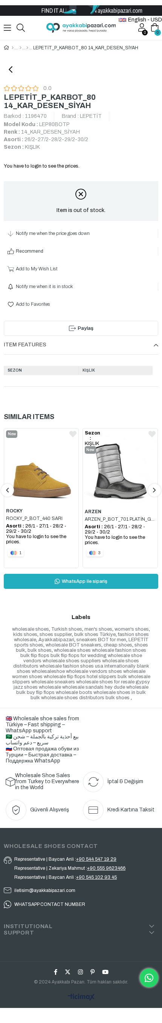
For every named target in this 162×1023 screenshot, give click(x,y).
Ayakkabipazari (56, 639)
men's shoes (98, 629)
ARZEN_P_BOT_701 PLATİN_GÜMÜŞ (120, 519)
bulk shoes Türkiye (95, 634)
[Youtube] (105, 972)
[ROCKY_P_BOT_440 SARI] (41, 466)
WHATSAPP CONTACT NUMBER (49, 904)
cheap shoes (118, 645)
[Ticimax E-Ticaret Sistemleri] (81, 998)
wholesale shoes (30, 629)
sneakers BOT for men (101, 639)
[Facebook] (55, 972)
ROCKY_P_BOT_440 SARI (34, 518)
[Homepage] (13, 47)
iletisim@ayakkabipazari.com (44, 890)
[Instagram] (80, 972)
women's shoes (132, 629)
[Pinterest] (92, 972)
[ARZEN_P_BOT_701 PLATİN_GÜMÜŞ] (120, 466)
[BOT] (27, 47)
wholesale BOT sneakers (73, 645)
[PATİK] (20, 47)
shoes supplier (56, 634)
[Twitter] (67, 972)
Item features (25, 345)
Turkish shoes (66, 629)
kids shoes (25, 634)
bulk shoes (40, 650)
